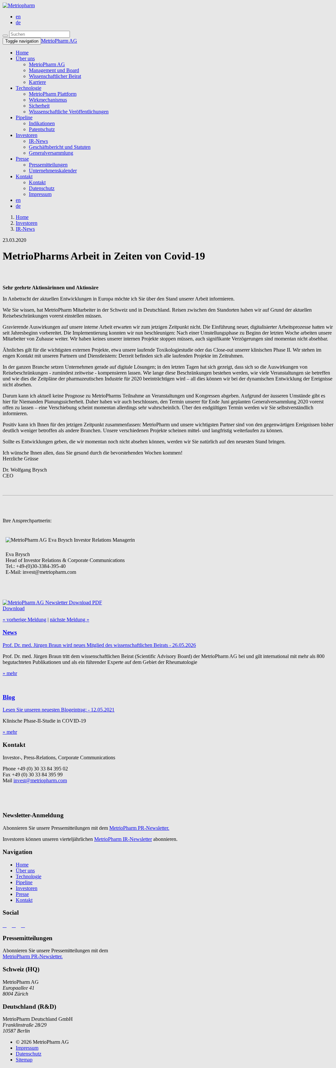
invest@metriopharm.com (40, 780)
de (18, 22)
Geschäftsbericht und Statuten (60, 147)
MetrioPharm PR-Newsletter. (139, 828)
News (10, 632)
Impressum (40, 194)
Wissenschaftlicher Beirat (55, 76)
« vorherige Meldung (24, 619)
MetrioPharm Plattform (52, 94)
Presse (22, 159)
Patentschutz (42, 129)
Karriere (37, 82)
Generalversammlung (51, 153)
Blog (9, 697)
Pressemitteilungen (48, 164)
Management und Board (54, 70)
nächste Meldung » (69, 619)
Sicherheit (39, 105)
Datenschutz (41, 188)
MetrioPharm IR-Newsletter (123, 839)
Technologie (28, 88)
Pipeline (24, 117)
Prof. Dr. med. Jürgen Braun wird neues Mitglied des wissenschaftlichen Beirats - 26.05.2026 (99, 645)
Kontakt (24, 176)
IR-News (38, 141)
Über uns (25, 58)
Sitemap (24, 1059)
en (18, 16)
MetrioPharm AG (59, 41)
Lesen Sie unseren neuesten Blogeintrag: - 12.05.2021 (59, 709)
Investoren (26, 135)
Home (22, 864)
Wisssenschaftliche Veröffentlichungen (69, 111)
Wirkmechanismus (48, 100)
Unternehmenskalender (53, 170)
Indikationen (42, 123)
